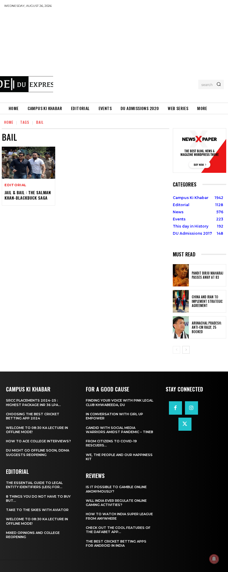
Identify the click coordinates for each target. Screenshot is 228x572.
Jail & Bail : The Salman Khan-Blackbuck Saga (27, 195)
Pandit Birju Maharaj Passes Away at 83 (207, 275)
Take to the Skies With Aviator (37, 510)
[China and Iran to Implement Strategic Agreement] (181, 301)
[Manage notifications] (214, 559)
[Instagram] (191, 407)
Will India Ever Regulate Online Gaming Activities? (116, 503)
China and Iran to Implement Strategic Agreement (207, 301)
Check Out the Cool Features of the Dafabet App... (118, 530)
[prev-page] (176, 350)
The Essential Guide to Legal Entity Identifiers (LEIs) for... (34, 485)
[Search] (218, 84)
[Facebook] (175, 407)
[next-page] (186, 350)
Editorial (15, 185)
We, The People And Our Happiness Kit (119, 457)
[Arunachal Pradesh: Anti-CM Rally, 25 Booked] (181, 327)
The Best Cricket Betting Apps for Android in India (116, 543)
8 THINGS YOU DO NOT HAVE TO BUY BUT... (38, 498)
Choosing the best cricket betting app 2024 (32, 416)
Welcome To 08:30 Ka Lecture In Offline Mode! (37, 430)
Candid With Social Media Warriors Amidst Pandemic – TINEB (119, 430)
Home (8, 122)
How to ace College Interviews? (38, 441)
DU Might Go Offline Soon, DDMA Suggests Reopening (37, 452)
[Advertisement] (140, 55)
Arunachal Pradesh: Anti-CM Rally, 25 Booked (207, 327)
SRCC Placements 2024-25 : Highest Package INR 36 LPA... (33, 402)
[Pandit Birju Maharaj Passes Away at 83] (181, 275)
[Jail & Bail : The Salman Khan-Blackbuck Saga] (28, 163)
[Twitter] (184, 424)
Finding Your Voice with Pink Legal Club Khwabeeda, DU (119, 402)
